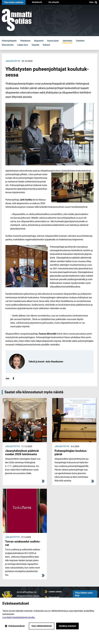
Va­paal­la (35, 45)
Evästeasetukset (16, 626)
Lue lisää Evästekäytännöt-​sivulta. (18, 617)
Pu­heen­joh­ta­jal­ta (9, 41)
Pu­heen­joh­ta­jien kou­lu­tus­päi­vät (71, 452)
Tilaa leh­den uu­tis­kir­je (13, 2)
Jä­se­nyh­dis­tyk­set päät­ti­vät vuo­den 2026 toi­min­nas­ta (22, 452)
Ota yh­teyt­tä (53, 2)
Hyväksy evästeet (67, 626)
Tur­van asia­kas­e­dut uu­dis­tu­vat (23, 543)
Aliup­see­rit (38, 41)
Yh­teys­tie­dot (54, 597)
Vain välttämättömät (42, 626)
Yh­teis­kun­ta (25, 41)
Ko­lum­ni (46, 45)
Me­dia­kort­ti (37, 2)
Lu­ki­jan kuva (22, 45)
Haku (91, 2)
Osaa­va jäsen (53, 41)
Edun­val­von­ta (8, 45)
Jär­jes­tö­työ (67, 41)
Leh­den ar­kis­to (55, 591)
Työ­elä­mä (80, 41)
